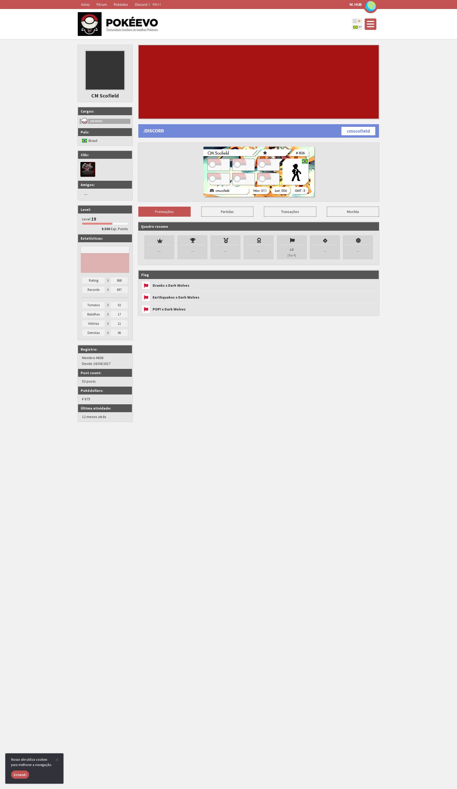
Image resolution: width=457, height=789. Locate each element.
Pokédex (121, 4)
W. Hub (355, 4)
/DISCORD (154, 131)
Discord (148, 4)
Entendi (20, 775)
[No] (56, 759)
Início (85, 4)
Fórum (102, 4)
